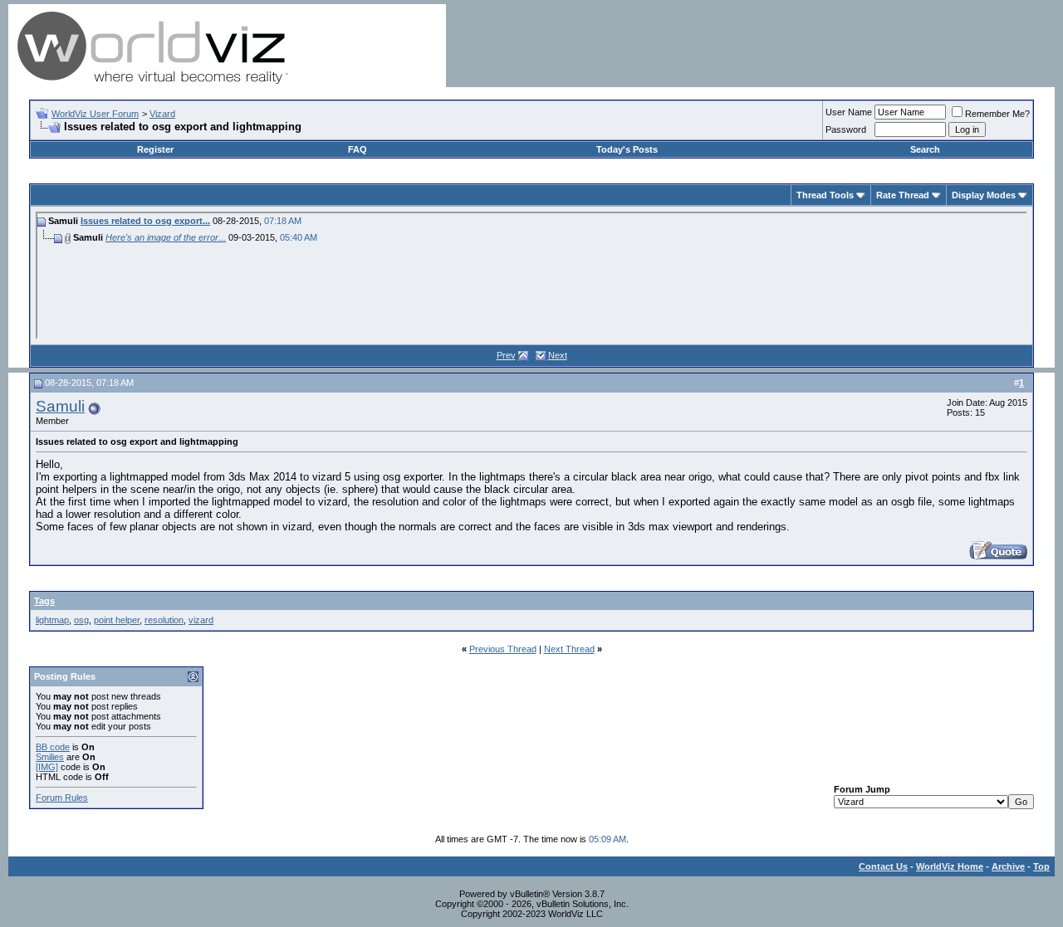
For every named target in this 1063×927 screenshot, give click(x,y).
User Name (848, 112)
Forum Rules (62, 798)
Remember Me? (997, 114)
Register (155, 149)
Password (845, 129)
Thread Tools (825, 195)
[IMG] (47, 767)
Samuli (60, 406)
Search (925, 149)
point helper (117, 620)
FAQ (357, 149)
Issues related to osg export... (145, 221)
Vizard (162, 114)
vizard (201, 620)
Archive (1008, 866)
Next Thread (569, 649)
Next (557, 355)
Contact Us (883, 866)
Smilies (50, 757)
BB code (53, 747)
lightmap (52, 620)
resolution (164, 620)
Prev (506, 355)
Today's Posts (627, 149)
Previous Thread (502, 649)
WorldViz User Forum (95, 114)
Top (1041, 866)
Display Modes (984, 195)
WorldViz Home (949, 866)
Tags (44, 601)
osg (81, 620)
